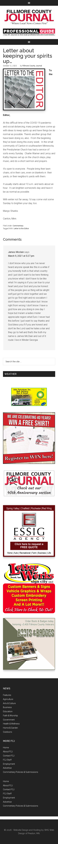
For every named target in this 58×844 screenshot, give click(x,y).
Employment (9, 764)
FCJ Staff (7, 760)
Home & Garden (10, 728)
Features (7, 695)
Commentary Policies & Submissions (20, 772)
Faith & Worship (10, 715)
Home (6, 747)
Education (7, 711)
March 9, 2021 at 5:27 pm (21, 255)
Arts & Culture (9, 703)
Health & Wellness (11, 724)
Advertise (7, 768)
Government (9, 720)
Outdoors (7, 732)
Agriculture (8, 699)
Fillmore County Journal (29, 17)
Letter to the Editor (21, 229)
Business (7, 707)
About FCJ (8, 751)
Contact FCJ (8, 755)
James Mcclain (16, 252)
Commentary (18, 226)
